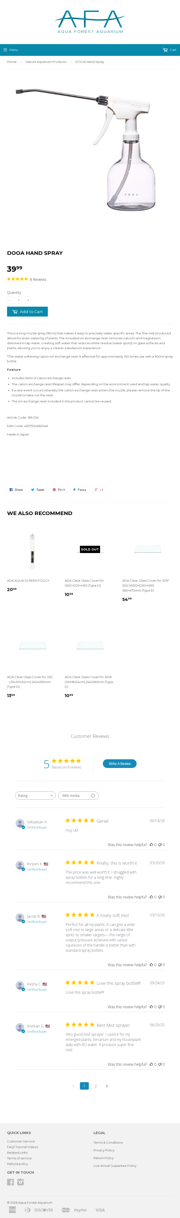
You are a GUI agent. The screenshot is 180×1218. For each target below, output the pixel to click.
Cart (172, 50)
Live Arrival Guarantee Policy (115, 1166)
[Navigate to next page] (106, 1086)
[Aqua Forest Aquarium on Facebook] (10, 1184)
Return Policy (104, 1158)
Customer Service (21, 1141)
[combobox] (35, 795)
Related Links (17, 1152)
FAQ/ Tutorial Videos (22, 1147)
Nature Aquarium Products (46, 62)
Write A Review (120, 763)
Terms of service (19, 1158)
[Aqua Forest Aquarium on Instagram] (20, 1184)
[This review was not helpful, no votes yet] (159, 844)
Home (12, 62)
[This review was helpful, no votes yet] (151, 844)
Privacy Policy (104, 1150)
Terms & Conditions (108, 1142)
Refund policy (17, 1164)
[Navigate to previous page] (73, 1086)
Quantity (14, 292)
